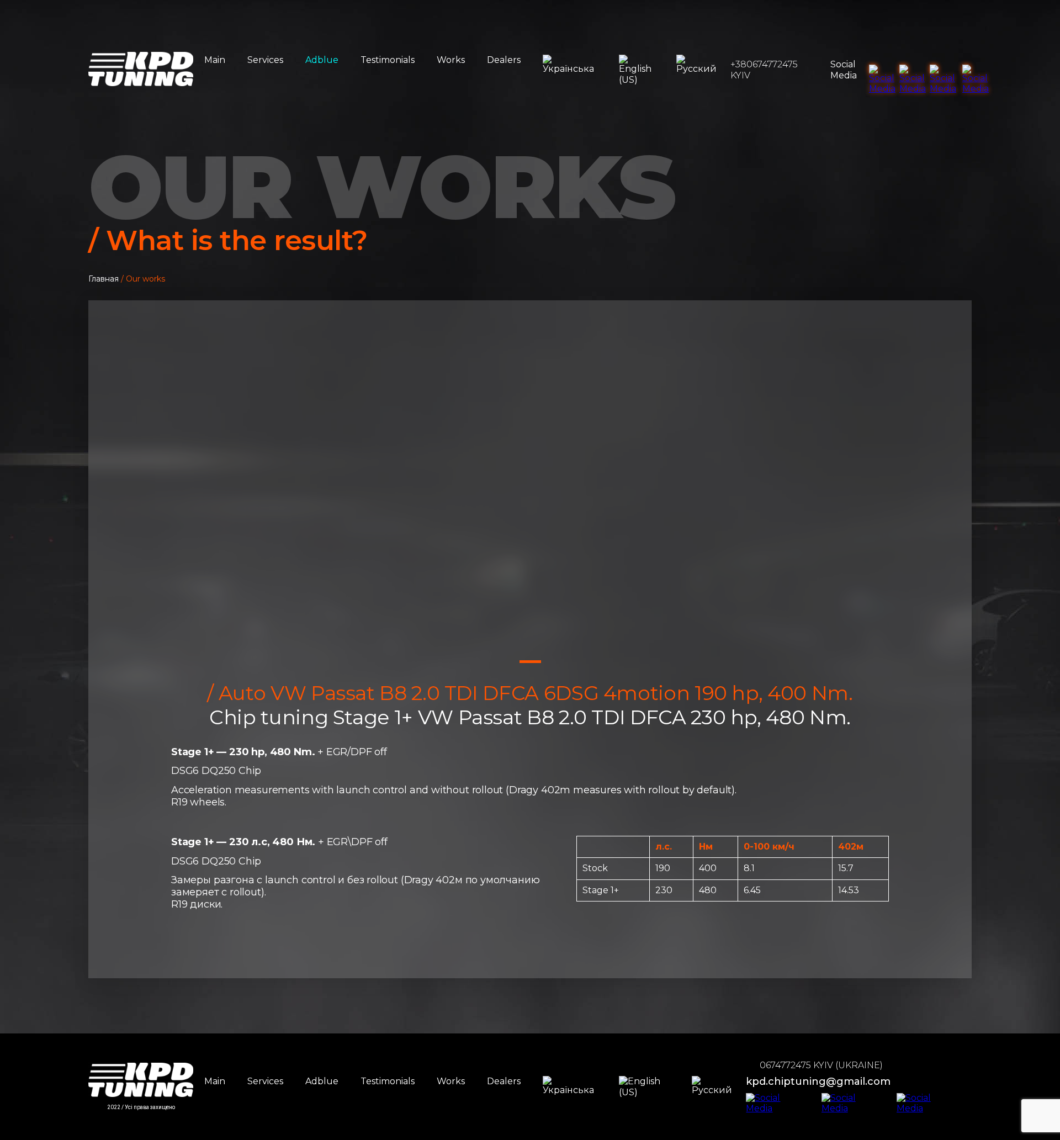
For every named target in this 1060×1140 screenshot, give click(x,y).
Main (214, 60)
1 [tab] (530, 661)
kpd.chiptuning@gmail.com (818, 1081)
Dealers (504, 60)
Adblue (321, 60)
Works (451, 60)
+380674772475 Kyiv (764, 70)
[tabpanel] (530, 490)
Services (265, 60)
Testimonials (388, 60)
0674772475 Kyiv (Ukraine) (821, 1065)
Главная (103, 279)
